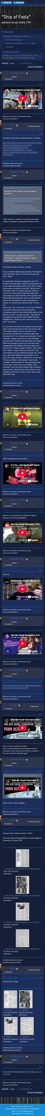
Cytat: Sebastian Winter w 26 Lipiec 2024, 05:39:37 (22, 252)
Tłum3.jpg (8, 1037)
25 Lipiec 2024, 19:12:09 (10, 133)
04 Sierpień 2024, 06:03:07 (10, 402)
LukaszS (14, 705)
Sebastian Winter (17, 73)
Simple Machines (28, 1111)
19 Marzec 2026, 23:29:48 (10, 713)
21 (31, 63)
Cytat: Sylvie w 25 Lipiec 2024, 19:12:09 (19, 188)
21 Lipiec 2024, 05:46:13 (10, 83)
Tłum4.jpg (25, 1037)
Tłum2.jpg (24, 1010)
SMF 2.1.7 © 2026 (17, 1111)
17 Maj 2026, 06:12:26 (9, 1067)
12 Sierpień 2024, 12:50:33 (10, 510)
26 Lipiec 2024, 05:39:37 (10, 182)
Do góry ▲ (30, 1106)
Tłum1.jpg (8, 1010)
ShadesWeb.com (28, 1113)
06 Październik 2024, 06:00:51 (11, 569)
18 (22, 63)
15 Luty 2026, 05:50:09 (9, 680)
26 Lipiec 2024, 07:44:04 (10, 247)
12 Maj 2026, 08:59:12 (11, 828)
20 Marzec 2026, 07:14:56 (10, 770)
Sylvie (33, 43)
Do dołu (5, 63)
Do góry (5, 1089)
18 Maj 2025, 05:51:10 (9, 628)
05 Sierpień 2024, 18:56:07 (10, 454)
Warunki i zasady (21, 1106)
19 (24, 63)
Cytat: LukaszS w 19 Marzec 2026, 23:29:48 (20, 775)
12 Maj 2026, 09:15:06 (11, 977)
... (20, 63)
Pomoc (13, 1106)
